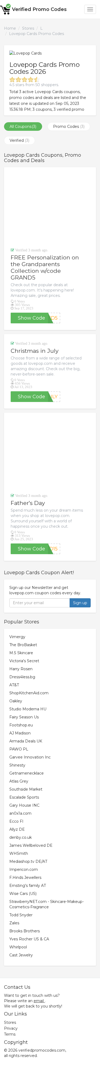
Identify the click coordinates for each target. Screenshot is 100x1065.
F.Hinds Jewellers (25, 877)
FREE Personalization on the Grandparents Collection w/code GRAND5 (45, 267)
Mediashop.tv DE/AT (28, 861)
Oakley (15, 701)
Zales (14, 923)
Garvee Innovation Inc (30, 757)
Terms (9, 1034)
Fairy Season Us (24, 717)
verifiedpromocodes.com (41, 1050)
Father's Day (28, 503)
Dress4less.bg (22, 677)
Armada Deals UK (25, 741)
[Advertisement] (50, 207)
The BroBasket (23, 644)
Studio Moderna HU (27, 709)
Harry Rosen (21, 668)
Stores (28, 28)
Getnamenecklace (26, 773)
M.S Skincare (21, 652)
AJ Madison (20, 733)
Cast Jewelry (21, 955)
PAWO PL (18, 749)
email (39, 1000)
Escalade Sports (24, 797)
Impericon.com (23, 869)
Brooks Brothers (24, 931)
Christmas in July (34, 350)
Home (10, 28)
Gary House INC (24, 805)
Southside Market (25, 789)
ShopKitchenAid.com (29, 693)
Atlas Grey (18, 781)
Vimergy (17, 636)
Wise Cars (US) (23, 893)
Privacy (11, 1028)
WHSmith (18, 853)
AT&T (14, 685)
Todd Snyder (21, 915)
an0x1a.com (20, 813)
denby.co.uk (20, 837)
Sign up (80, 602)
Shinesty (17, 765)
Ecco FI (16, 821)
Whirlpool (18, 947)
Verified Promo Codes (39, 9)
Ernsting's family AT (27, 885)
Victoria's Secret (24, 660)
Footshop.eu (21, 725)
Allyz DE (17, 829)
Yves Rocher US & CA (29, 939)
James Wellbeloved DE (31, 845)
